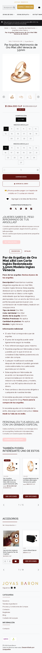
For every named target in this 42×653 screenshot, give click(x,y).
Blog (4, 615)
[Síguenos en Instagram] (12, 588)
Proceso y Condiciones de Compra (15, 606)
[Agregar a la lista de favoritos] (16, 464)
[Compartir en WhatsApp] (21, 209)
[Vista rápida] (16, 468)
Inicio (6, 28)
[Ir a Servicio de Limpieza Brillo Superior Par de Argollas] (11, 538)
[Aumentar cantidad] (37, 170)
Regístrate (6, 612)
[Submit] (14, 7)
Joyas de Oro (8, 14)
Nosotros (6, 601)
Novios (13, 28)
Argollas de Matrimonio (27, 28)
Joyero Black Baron (30, 550)
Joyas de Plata (23, 14)
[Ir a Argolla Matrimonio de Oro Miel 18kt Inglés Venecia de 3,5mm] (31, 467)
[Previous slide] (4, 97)
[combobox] (9, 7)
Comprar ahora (21, 177)
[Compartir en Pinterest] (26, 209)
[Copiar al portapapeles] (31, 209)
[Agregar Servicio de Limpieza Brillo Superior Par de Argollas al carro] (15, 561)
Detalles (27, 251)
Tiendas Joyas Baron (10, 604)
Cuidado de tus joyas (10, 618)
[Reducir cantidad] (4, 170)
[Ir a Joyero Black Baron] (31, 538)
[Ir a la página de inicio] (21, 2)
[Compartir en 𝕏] (16, 209)
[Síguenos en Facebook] (15, 588)
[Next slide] (38, 97)
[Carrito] (39, 7)
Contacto (6, 609)
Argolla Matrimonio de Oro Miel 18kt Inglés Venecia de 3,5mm (31, 480)
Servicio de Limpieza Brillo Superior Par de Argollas (10, 552)
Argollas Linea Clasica (20, 30)
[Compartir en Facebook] (10, 209)
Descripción (15, 251)
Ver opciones (11, 496)
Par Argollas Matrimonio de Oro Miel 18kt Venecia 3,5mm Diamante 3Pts (10, 481)
